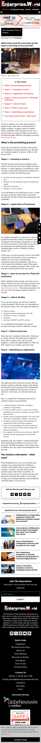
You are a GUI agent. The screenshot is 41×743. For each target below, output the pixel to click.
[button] (12, 494)
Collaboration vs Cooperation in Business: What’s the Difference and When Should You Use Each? (28, 518)
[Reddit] (39, 242)
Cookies (7, 734)
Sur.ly (24, 725)
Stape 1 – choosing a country (17, 89)
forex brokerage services (9, 288)
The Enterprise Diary (17, 9)
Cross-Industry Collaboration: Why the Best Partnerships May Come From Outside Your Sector (28, 531)
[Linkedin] (39, 224)
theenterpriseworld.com (20, 719)
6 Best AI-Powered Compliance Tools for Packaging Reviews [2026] (26, 568)
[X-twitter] (39, 229)
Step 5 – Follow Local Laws (16, 108)
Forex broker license (8, 137)
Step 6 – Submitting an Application (19, 112)
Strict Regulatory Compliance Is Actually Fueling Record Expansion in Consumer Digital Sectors (27, 555)
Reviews (28, 9)
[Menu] (39, 12)
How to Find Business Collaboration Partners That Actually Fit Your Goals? (27, 543)
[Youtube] (39, 237)
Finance (5, 32)
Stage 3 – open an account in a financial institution (21, 98)
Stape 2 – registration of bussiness (19, 93)
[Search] (2, 12)
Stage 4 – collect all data (15, 104)
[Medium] (39, 233)
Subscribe (35, 9)
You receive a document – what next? (20, 116)
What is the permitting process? (18, 85)
